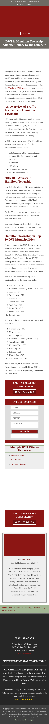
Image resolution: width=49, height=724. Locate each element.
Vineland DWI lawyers (18, 88)
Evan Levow (25, 559)
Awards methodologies (24, 720)
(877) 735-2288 (24, 391)
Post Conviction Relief (19, 464)
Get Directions (24, 654)
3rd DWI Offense (17, 460)
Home (4, 608)
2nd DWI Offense (17, 455)
